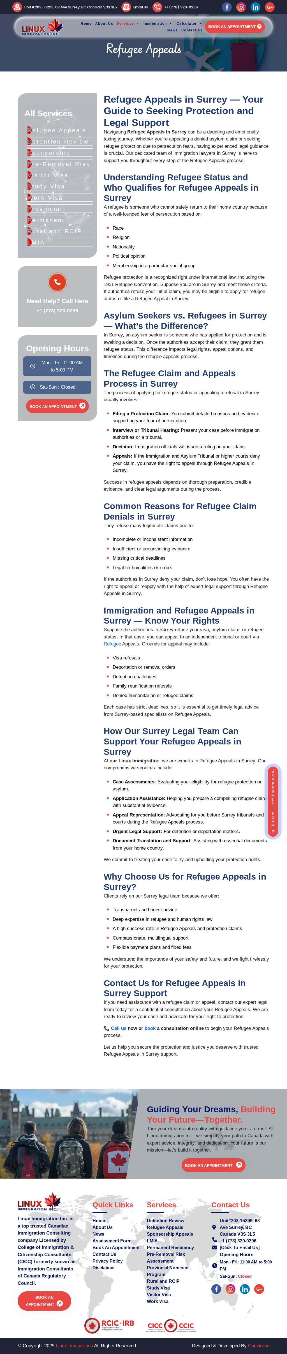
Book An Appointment (232, 26)
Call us (118, 1028)
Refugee (113, 644)
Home (98, 1220)
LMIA (152, 1240)
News (98, 1234)
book (151, 1028)
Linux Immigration (74, 1345)
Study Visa (158, 1288)
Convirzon (258, 1345)
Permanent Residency (170, 1247)
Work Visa (157, 1301)
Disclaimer (103, 1267)
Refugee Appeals (165, 1227)
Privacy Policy (107, 1261)
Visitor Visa (159, 1294)
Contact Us (104, 1254)
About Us (102, 1227)
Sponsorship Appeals (170, 1234)
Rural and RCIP (163, 1281)
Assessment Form (111, 1240)
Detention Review (165, 1220)
